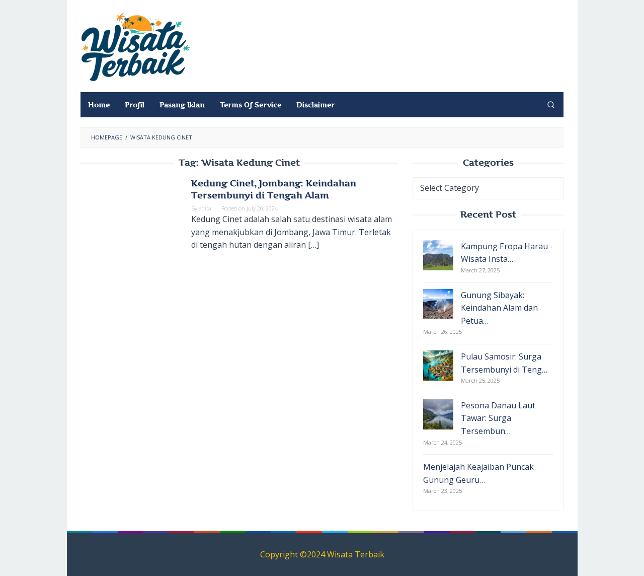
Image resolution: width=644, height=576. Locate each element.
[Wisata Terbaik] (135, 46)
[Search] (551, 104)
